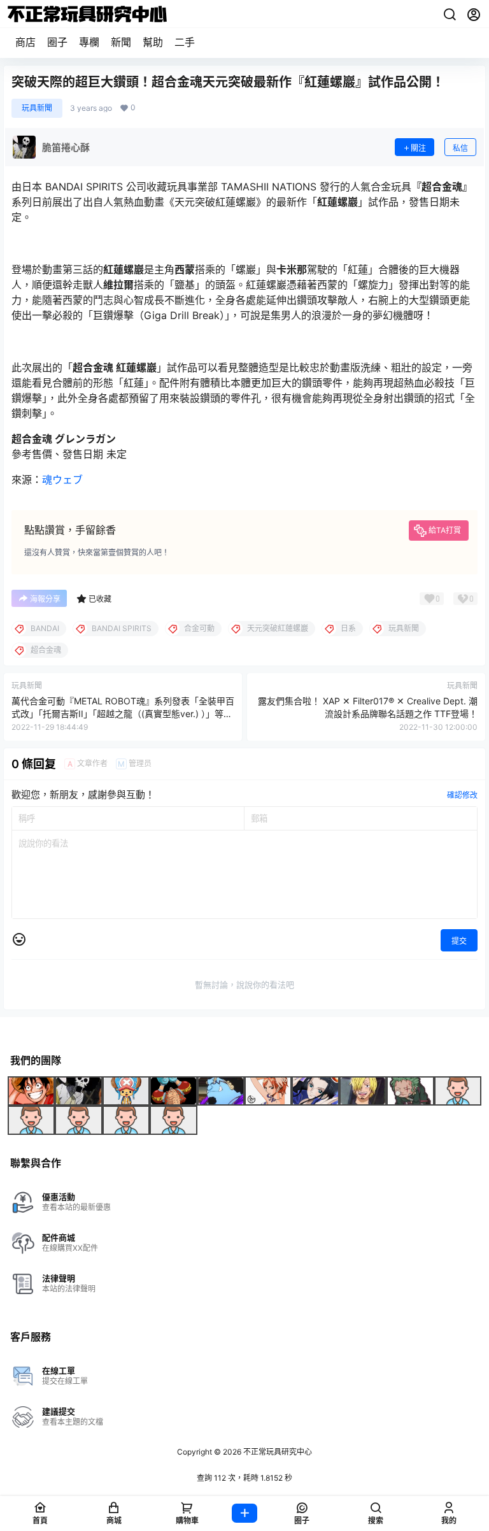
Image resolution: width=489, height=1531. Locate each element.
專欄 (89, 42)
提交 (459, 941)
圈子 (57, 42)
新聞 (121, 42)
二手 (184, 42)
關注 (418, 148)
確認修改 (462, 795)
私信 (460, 148)
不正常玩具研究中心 (276, 1451)
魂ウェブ (62, 479)
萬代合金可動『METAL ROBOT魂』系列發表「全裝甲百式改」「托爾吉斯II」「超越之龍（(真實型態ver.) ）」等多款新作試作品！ (122, 713)
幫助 (153, 42)
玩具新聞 (37, 108)
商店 (25, 42)
